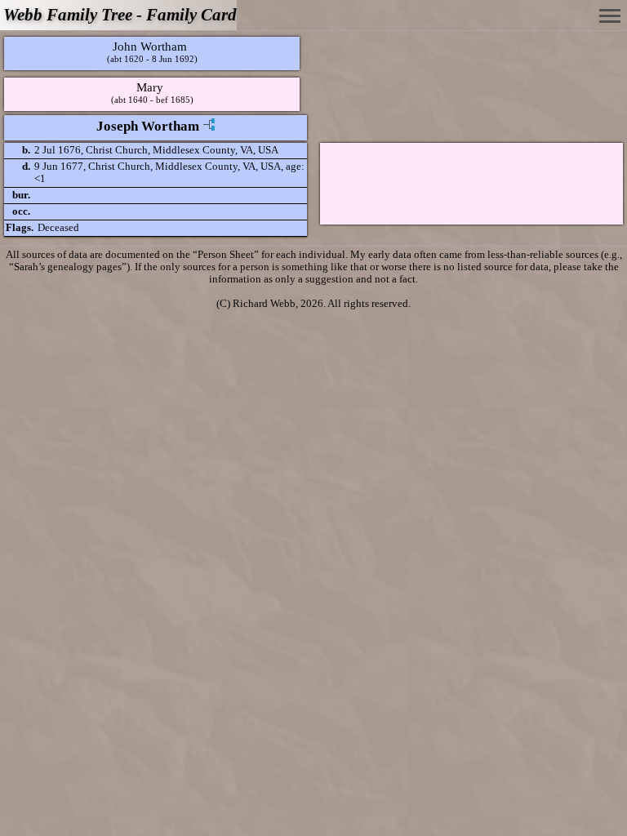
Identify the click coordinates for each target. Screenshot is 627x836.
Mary (149, 87)
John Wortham (150, 46)
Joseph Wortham (147, 126)
